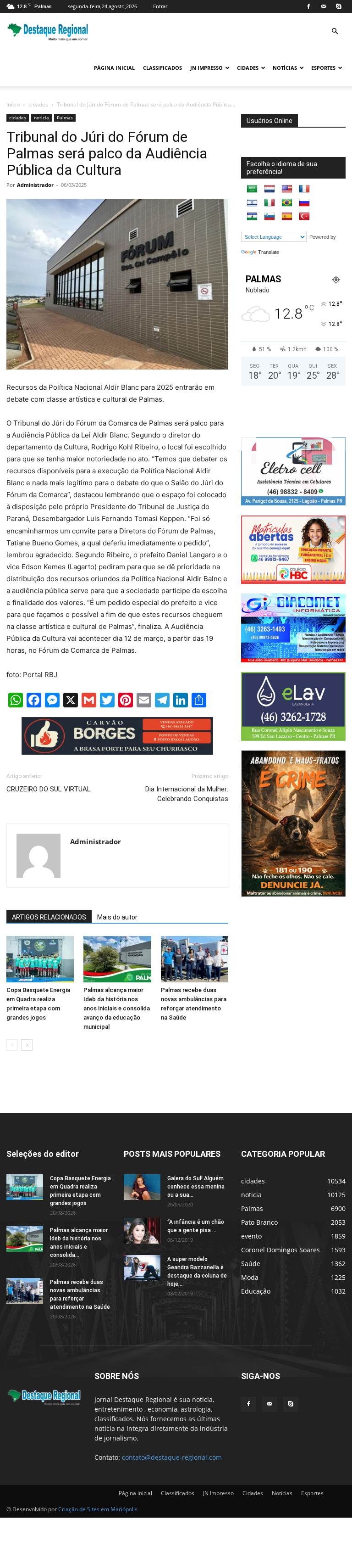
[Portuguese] (286, 202)
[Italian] (269, 202)
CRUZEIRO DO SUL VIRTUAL (48, 789)
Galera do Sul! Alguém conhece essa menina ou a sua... (196, 1186)
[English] (286, 189)
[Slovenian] (269, 216)
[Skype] (339, 6)
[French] (304, 189)
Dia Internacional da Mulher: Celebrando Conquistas (186, 794)
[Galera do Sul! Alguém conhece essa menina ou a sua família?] (142, 1187)
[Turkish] (304, 216)
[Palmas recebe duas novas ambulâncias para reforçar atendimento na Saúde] (194, 959)
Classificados (162, 67)
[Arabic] (252, 189)
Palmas (65, 117)
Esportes (323, 67)
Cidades (247, 67)
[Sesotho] (252, 216)
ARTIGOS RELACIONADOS (49, 917)
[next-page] (27, 1045)
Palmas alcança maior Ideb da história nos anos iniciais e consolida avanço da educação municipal (116, 1008)
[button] (335, 31)
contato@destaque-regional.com (172, 1457)
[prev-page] (12, 1045)
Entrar (160, 6)
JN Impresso (206, 67)
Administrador (35, 184)
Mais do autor (117, 917)
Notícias (285, 67)
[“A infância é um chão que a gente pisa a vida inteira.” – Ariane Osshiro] (142, 1231)
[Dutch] (269, 189)
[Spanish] (286, 216)
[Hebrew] (252, 202)
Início (13, 104)
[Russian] (304, 202)
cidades (38, 104)
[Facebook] (308, 6)
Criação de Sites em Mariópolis (98, 1509)
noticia (41, 117)
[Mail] (323, 6)
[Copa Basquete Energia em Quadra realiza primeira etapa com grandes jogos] (40, 959)
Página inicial (114, 67)
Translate (268, 252)
